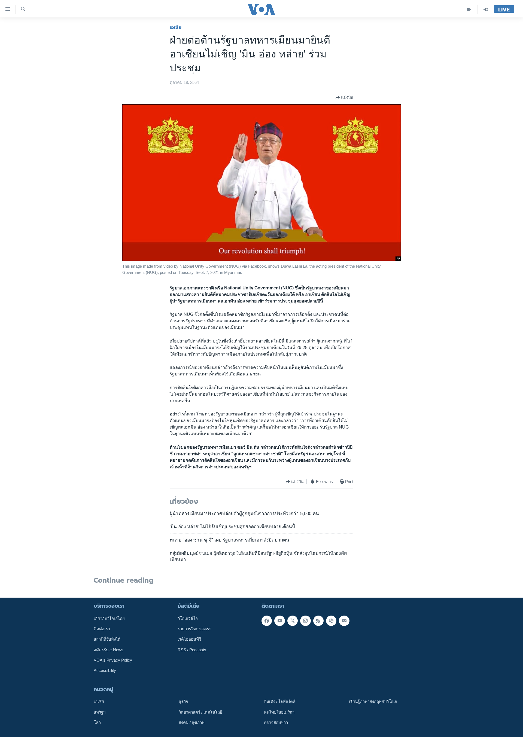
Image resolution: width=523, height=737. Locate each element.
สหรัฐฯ (99, 712)
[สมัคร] (344, 620)
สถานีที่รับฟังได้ (107, 639)
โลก (97, 722)
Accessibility (105, 670)
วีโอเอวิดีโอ (188, 618)
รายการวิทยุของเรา (194, 629)
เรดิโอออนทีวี (189, 639)
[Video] (469, 9)
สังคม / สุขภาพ (192, 722)
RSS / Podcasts (192, 649)
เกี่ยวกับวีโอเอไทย (109, 618)
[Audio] (486, 9)
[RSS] (318, 620)
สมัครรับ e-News (108, 649)
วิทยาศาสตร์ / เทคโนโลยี (200, 712)
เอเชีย (175, 27)
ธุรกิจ (183, 701)
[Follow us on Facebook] (267, 620)
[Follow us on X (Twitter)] (292, 620)
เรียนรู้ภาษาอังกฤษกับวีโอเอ (373, 701)
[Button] (344, 97)
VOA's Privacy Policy (113, 660)
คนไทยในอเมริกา (279, 712)
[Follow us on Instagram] (305, 620)
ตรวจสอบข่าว (276, 722)
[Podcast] (331, 620)
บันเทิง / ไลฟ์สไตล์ (279, 701)
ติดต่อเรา (102, 629)
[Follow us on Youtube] (279, 620)
